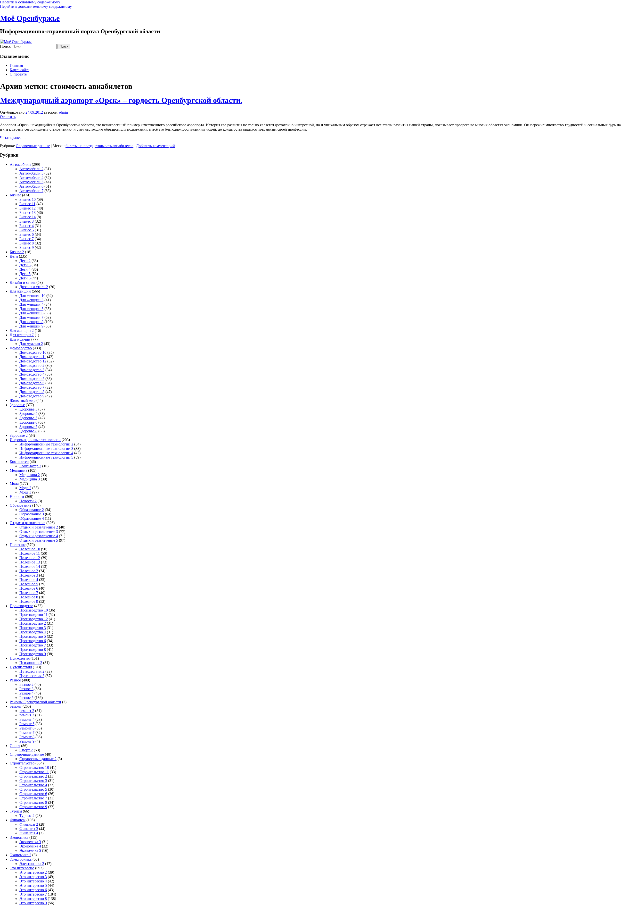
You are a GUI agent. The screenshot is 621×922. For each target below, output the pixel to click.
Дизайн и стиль (22, 282)
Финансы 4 (28, 833)
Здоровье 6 (28, 422)
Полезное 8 (28, 597)
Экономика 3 (30, 842)
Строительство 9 (33, 807)
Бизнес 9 (26, 247)
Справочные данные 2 (38, 759)
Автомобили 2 (31, 169)
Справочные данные (33, 146)
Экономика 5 (30, 850)
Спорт (15, 746)
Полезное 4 (28, 580)
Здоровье (17, 405)
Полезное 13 (29, 562)
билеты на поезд (79, 146)
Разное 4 (26, 693)
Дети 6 (25, 278)
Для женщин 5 (31, 309)
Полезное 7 (28, 593)
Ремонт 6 (26, 728)
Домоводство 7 (31, 387)
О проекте (18, 74)
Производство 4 (32, 632)
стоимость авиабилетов (114, 146)
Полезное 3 (28, 575)
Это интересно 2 (33, 872)
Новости (17, 497)
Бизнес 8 (26, 243)
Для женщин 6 (31, 313)
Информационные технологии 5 (46, 457)
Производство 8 (32, 649)
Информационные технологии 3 (46, 448)
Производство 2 (32, 623)
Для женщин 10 (32, 295)
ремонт (16, 706)
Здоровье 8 (28, 431)
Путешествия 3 (31, 676)
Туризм (16, 811)
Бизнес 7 (26, 239)
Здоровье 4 (28, 413)
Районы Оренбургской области (35, 702)
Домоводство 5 (31, 379)
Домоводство (21, 348)
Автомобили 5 (31, 182)
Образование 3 (31, 514)
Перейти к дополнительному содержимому (36, 6)
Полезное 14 (29, 566)
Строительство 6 (33, 794)
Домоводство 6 (31, 383)
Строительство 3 (33, 781)
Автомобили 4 (31, 178)
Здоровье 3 (28, 409)
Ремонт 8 (26, 737)
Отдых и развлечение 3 (38, 531)
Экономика (19, 837)
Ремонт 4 (26, 719)
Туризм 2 (26, 815)
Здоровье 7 (28, 427)
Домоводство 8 (31, 392)
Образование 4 (31, 518)
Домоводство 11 (32, 357)
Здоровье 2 (19, 435)
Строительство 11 (34, 772)
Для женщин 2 (22, 330)
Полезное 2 (28, 571)
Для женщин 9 (31, 326)
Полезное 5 (28, 584)
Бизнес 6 (26, 234)
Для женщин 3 (31, 300)
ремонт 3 (26, 715)
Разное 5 (26, 698)
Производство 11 (33, 614)
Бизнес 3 (26, 221)
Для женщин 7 (31, 317)
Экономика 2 (20, 855)
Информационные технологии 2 (46, 444)
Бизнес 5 (26, 230)
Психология (20, 658)
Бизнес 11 (27, 204)
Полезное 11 (29, 553)
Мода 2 (25, 488)
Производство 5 (32, 636)
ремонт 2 (26, 711)
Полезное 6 (28, 588)
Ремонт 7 (26, 732)
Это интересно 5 (33, 885)
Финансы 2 (28, 824)
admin (63, 112)
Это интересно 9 (33, 903)
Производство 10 (33, 610)
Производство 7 (32, 645)
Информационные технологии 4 (46, 453)
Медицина (18, 470)
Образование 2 (31, 510)
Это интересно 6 (33, 890)
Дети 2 (25, 261)
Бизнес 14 (27, 217)
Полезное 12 (29, 558)
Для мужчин (20, 339)
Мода (14, 483)
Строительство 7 (33, 798)
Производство (21, 606)
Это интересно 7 (33, 894)
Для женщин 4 (31, 304)
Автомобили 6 (31, 186)
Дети (14, 256)
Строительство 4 (33, 785)
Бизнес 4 (26, 226)
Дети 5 (25, 274)
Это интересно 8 (33, 899)
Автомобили (20, 164)
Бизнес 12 (27, 208)
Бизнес (15, 195)
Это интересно (22, 868)
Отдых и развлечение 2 (38, 527)
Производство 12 (33, 619)
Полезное (17, 545)
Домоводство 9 (31, 396)
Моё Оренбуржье (30, 18)
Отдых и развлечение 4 (38, 536)
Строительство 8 (33, 802)
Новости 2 (28, 501)
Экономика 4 (30, 846)
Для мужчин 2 (31, 344)
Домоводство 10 (32, 352)
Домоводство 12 (32, 361)
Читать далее (13, 137)
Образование (20, 505)
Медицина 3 (29, 479)
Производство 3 (32, 628)
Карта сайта (19, 70)
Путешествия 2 (31, 671)
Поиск (5, 46)
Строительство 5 (33, 789)
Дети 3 (25, 265)
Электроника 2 (31, 864)
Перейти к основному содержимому (30, 2)
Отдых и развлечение (27, 523)
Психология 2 (30, 663)
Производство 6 (32, 641)
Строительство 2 (33, 776)
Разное (15, 680)
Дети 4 (25, 269)
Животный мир (22, 400)
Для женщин (20, 291)
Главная (16, 65)
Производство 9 (32, 654)
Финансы (17, 820)
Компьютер (19, 462)
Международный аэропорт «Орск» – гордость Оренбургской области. (121, 100)
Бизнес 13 (27, 212)
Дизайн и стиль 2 (33, 287)
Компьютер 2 (30, 466)
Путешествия (21, 667)
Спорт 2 (26, 750)
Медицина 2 (29, 475)
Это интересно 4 (33, 881)
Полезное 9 (28, 601)
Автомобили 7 (31, 191)
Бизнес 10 (27, 199)
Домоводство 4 (31, 374)
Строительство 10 (34, 767)
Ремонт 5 (26, 724)
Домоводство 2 (31, 365)
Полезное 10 (29, 549)
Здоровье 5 (28, 418)
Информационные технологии (35, 440)
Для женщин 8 (31, 322)
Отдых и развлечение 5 (38, 540)
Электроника (21, 859)
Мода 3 (25, 492)
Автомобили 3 (31, 173)
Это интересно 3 (33, 877)
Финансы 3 (28, 829)
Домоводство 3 (31, 370)
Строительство (22, 763)
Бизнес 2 (17, 252)
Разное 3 (26, 689)
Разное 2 (26, 684)
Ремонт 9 (26, 741)
